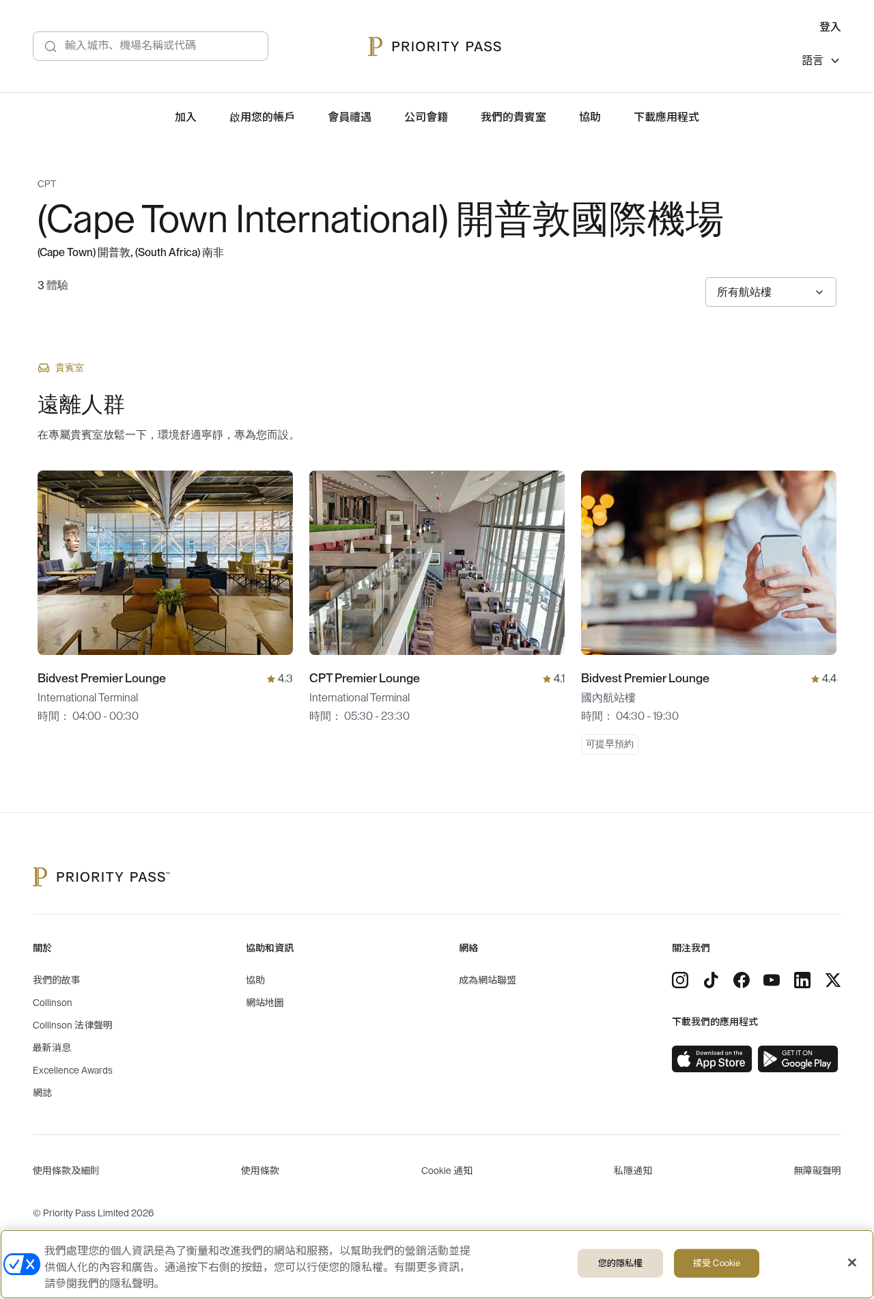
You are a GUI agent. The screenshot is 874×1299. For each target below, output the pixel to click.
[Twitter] (833, 980)
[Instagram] (680, 980)
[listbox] (821, 62)
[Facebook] (741, 980)
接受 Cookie (716, 1263)
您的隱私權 (620, 1263)
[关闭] (852, 1263)
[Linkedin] (802, 980)
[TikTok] (711, 980)
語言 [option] (812, 60)
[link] (712, 1059)
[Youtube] (771, 980)
